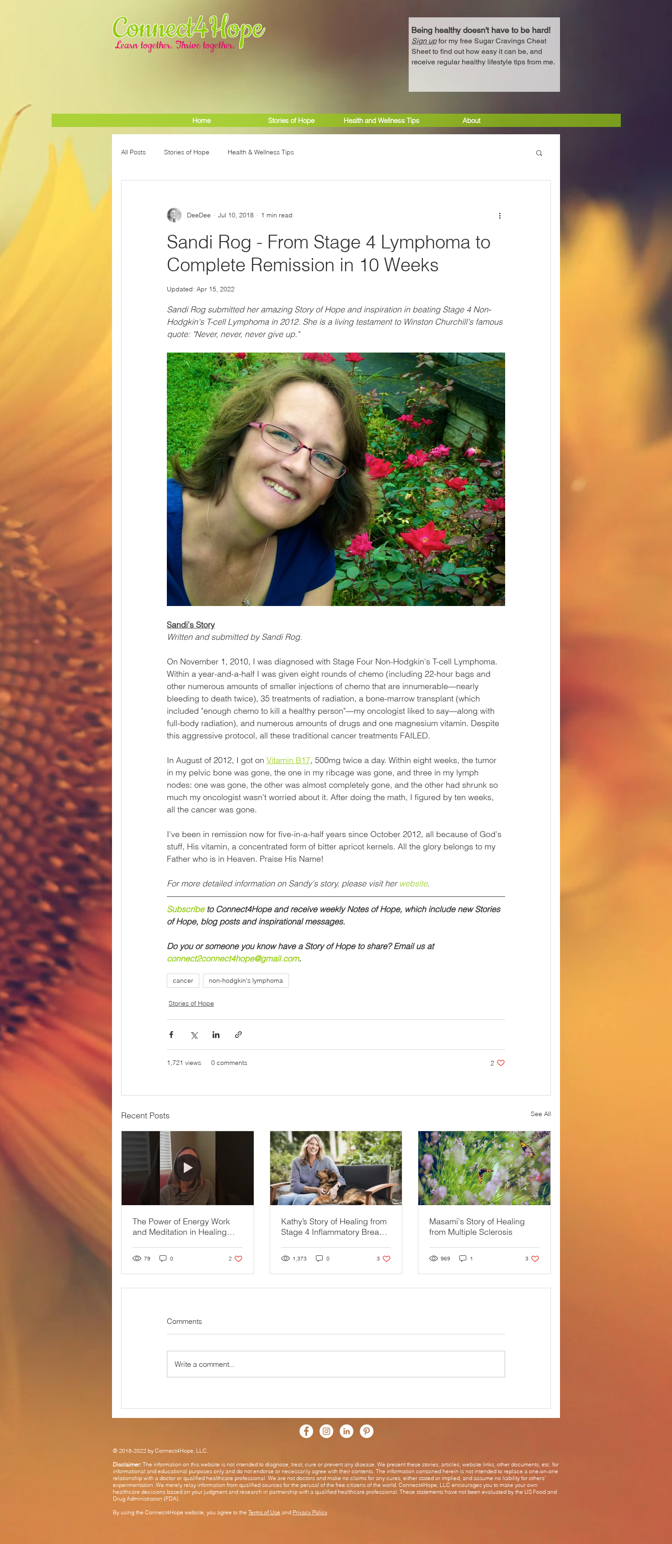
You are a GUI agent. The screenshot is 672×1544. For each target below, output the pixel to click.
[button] (484, 45)
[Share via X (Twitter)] (193, 1034)
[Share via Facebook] (171, 1034)
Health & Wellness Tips (261, 152)
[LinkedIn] (346, 1431)
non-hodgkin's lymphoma (246, 980)
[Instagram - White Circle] (326, 1431)
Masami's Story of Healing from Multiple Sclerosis (477, 1226)
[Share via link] (238, 1034)
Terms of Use (264, 1512)
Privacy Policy (310, 1512)
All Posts (133, 152)
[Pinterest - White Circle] (366, 1431)
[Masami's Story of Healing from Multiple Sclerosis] (484, 1168)
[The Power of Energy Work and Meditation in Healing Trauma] (188, 1168)
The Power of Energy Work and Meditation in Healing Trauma (181, 1226)
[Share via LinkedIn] (216, 1034)
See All (541, 1114)
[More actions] (499, 215)
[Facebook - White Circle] (306, 1431)
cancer (183, 980)
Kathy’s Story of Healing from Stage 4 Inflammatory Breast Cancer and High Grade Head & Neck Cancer (334, 1226)
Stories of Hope (186, 152)
